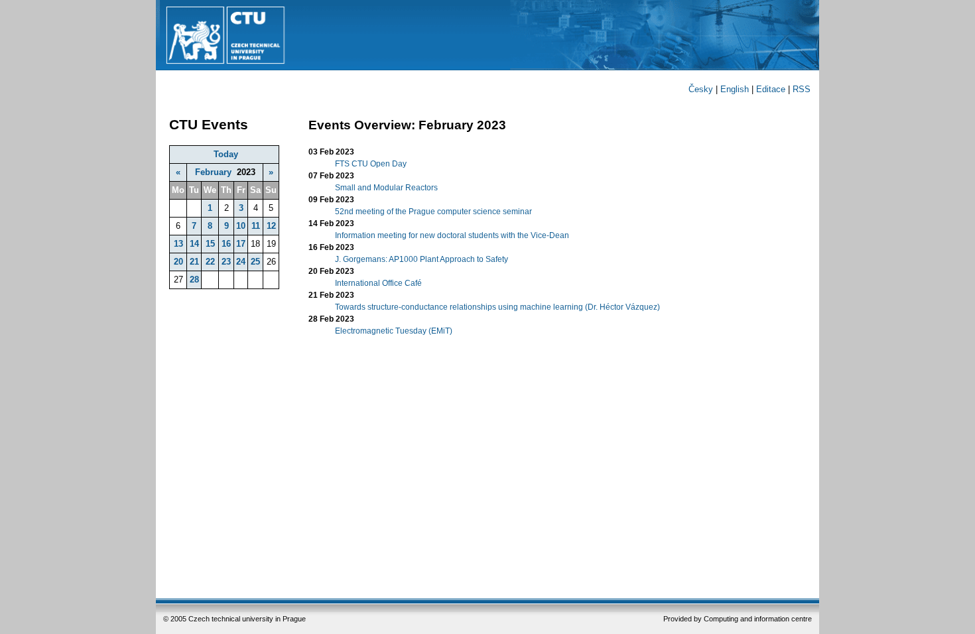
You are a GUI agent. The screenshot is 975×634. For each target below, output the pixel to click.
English (734, 89)
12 (271, 226)
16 (226, 244)
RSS (802, 89)
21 (194, 262)
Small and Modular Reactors (386, 187)
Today (226, 154)
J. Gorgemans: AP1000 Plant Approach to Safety (421, 259)
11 (255, 226)
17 (240, 244)
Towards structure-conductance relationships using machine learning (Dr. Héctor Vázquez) (497, 307)
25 (255, 262)
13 (178, 244)
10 (240, 226)
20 (178, 262)
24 (240, 262)
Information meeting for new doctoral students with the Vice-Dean (452, 235)
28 (194, 280)
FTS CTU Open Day (371, 163)
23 (226, 262)
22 (210, 262)
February (213, 172)
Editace (770, 89)
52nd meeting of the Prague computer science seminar (433, 211)
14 (194, 244)
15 (210, 244)
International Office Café (378, 283)
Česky (700, 89)
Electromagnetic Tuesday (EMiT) (393, 331)
